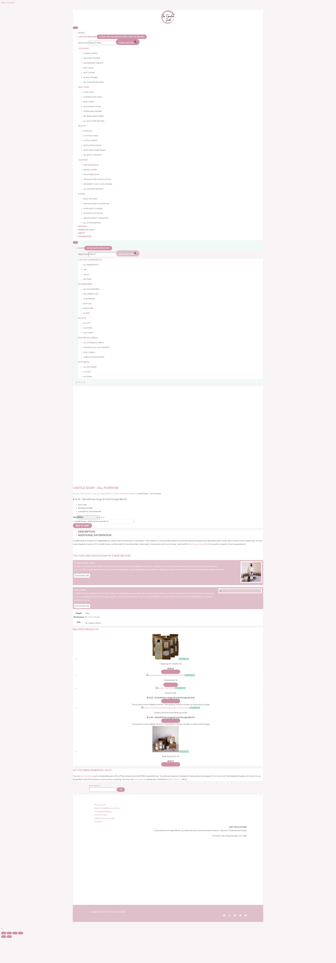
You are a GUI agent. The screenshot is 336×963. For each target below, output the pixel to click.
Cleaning (83, 48)
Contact (98, 821)
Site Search (94, 786)
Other (81, 194)
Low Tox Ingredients (102, 494)
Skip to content (8, 3)
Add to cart (82, 525)
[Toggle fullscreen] (9, 933)
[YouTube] (246, 916)
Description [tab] (86, 531)
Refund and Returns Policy (106, 808)
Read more (170, 685)
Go (120, 789)
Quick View (184, 659)
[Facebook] (224, 916)
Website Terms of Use (104, 818)
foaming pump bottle (198, 544)
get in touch (173, 779)
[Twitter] (240, 916)
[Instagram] (230, 916)
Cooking (83, 160)
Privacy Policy (100, 815)
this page (138, 779)
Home (75, 494)
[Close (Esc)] (20, 933)
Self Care (83, 87)
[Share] (15, 933)
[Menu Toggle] (75, 27)
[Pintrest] (235, 916)
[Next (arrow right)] (9, 936)
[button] (2, 929)
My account (100, 805)
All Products (85, 494)
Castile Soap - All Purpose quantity (90, 521)
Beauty (82, 126)
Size (75, 517)
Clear (102, 517)
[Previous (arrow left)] (3, 936)
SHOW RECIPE (82, 576)
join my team (87, 776)
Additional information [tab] (94, 535)
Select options (170, 672)
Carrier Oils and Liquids (124, 494)
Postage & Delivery (103, 812)
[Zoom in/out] (3, 933)
